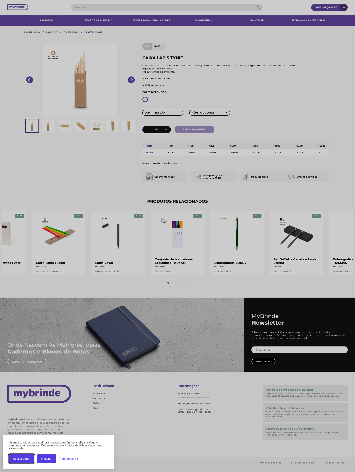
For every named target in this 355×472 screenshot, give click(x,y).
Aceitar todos (21, 458)
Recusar (46, 458)
